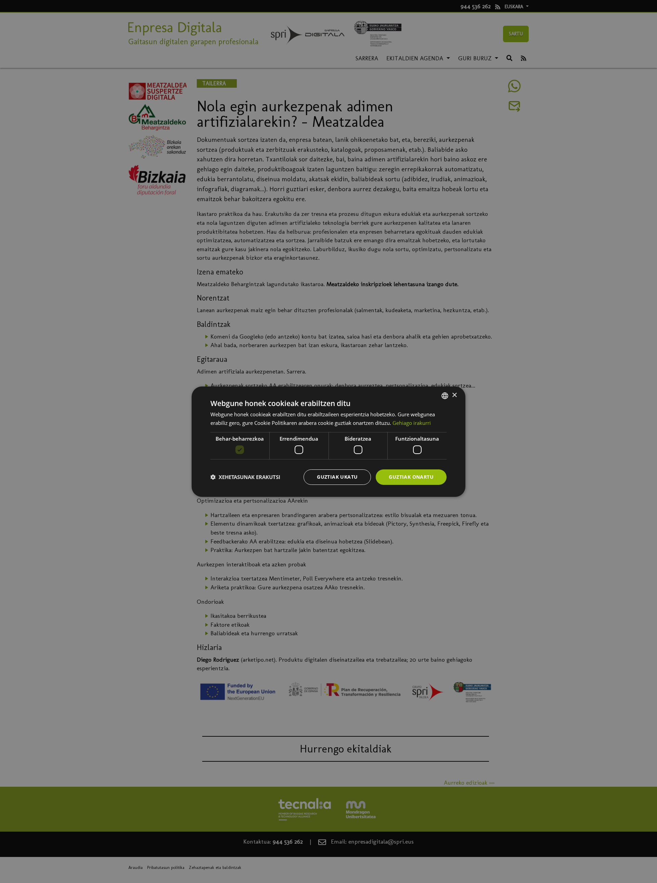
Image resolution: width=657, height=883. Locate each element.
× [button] (454, 395)
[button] (245, 477)
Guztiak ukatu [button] (337, 477)
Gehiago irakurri (411, 422)
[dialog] (328, 441)
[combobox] (444, 395)
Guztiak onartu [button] (411, 477)
